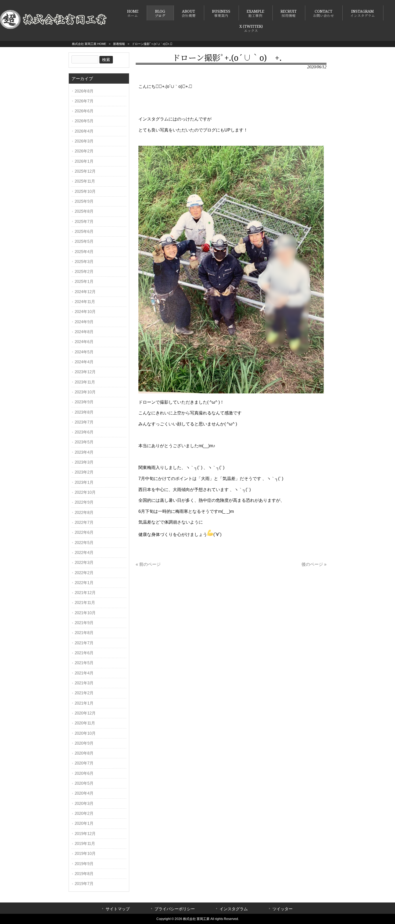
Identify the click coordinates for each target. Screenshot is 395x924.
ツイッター (282, 909)
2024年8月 (84, 332)
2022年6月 (84, 532)
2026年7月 (84, 101)
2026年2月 (84, 151)
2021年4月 (84, 673)
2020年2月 (84, 813)
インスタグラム (234, 909)
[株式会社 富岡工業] (53, 28)
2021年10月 (85, 613)
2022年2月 (84, 573)
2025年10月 (85, 191)
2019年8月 (84, 874)
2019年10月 (85, 853)
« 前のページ (148, 564)
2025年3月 (84, 262)
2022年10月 (85, 492)
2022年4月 (84, 552)
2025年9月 (84, 201)
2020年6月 (84, 773)
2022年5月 (84, 543)
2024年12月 (85, 292)
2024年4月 (84, 362)
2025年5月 (84, 241)
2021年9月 (84, 623)
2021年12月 (85, 593)
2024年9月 (84, 322)
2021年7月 (84, 643)
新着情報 (119, 43)
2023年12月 (85, 372)
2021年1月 (84, 703)
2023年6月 (84, 432)
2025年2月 (84, 271)
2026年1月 (84, 161)
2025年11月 (85, 181)
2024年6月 (84, 342)
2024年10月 (85, 312)
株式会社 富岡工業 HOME (89, 43)
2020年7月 (84, 763)
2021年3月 (84, 683)
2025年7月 (84, 221)
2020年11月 (85, 723)
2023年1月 (84, 482)
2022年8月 (84, 512)
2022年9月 (84, 502)
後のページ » (313, 564)
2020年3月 (84, 803)
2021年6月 (84, 653)
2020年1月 (84, 823)
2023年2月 (84, 472)
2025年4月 (84, 252)
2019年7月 (84, 884)
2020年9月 (84, 743)
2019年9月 (84, 864)
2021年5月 (84, 663)
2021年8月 (84, 633)
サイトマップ (118, 909)
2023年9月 (84, 402)
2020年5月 (84, 783)
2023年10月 (85, 392)
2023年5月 (84, 442)
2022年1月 (84, 583)
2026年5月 (84, 121)
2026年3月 (84, 141)
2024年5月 (84, 352)
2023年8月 (84, 412)
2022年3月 (84, 562)
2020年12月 (85, 713)
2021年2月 (84, 693)
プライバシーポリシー (175, 909)
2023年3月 (84, 462)
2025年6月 (84, 231)
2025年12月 (85, 171)
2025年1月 (84, 281)
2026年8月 (84, 91)
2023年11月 (85, 382)
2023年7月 (84, 422)
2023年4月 (84, 452)
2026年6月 (84, 111)
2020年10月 (85, 733)
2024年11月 (85, 302)
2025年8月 (84, 211)
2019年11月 (85, 843)
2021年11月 (85, 602)
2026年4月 (84, 131)
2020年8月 (84, 753)
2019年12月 (85, 833)
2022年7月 (84, 522)
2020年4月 (84, 793)
